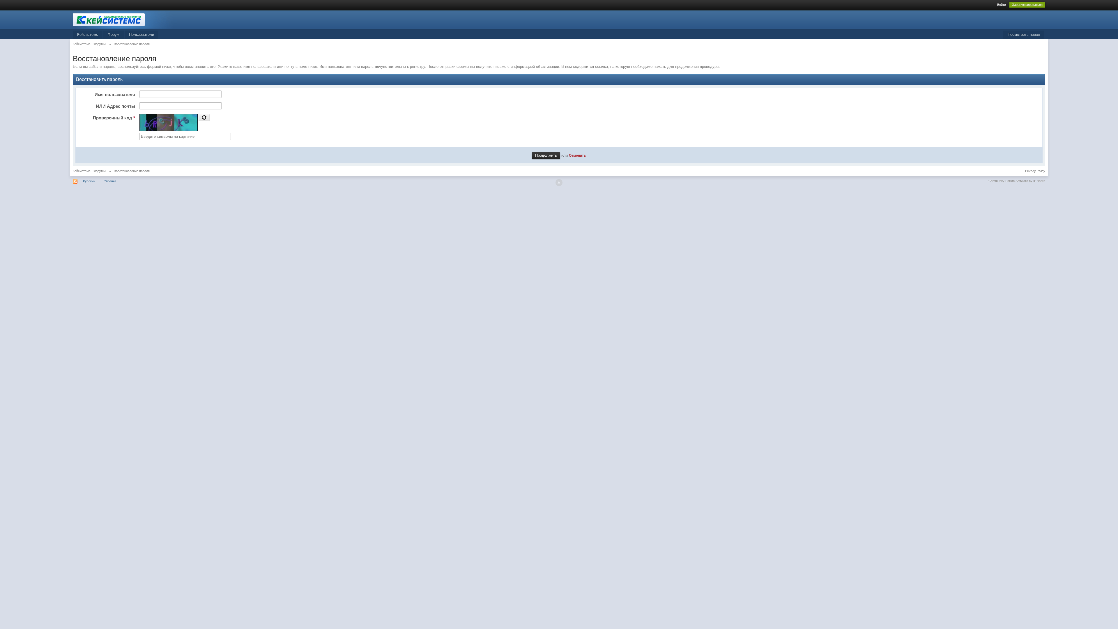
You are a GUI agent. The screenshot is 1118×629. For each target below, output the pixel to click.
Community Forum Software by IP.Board (1016, 181)
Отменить (577, 155)
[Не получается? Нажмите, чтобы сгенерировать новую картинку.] (204, 117)
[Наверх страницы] (559, 182)
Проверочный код (114, 117)
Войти (1001, 4)
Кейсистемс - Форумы (89, 171)
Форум (113, 34)
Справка (110, 181)
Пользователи (141, 34)
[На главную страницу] (125, 19)
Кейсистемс (87, 34)
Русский (89, 181)
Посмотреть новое (1024, 34)
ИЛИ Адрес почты (115, 106)
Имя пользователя (115, 94)
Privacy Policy (1035, 171)
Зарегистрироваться (1027, 4)
